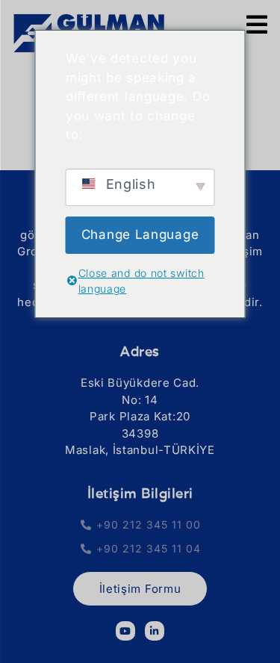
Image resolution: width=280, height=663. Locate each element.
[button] (140, 319)
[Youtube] (125, 631)
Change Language (140, 234)
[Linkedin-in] (154, 631)
